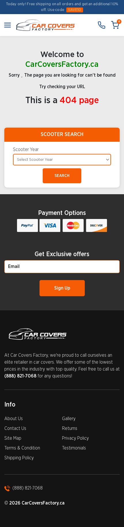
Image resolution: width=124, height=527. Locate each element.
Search (62, 176)
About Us (13, 418)
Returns (69, 428)
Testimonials (74, 448)
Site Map (12, 438)
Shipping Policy (19, 458)
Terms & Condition (22, 448)
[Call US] (101, 25)
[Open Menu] (7, 25)
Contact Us (15, 428)
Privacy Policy (75, 438)
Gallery (69, 418)
